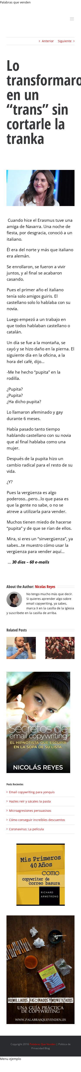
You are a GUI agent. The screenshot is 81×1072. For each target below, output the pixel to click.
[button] (9, 648)
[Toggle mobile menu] (72, 19)
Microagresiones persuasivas (30, 811)
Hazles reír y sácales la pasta (30, 801)
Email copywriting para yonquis (32, 792)
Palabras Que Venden (43, 1044)
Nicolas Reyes (45, 586)
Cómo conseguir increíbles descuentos (37, 820)
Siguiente (64, 41)
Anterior (48, 41)
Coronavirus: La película (26, 829)
